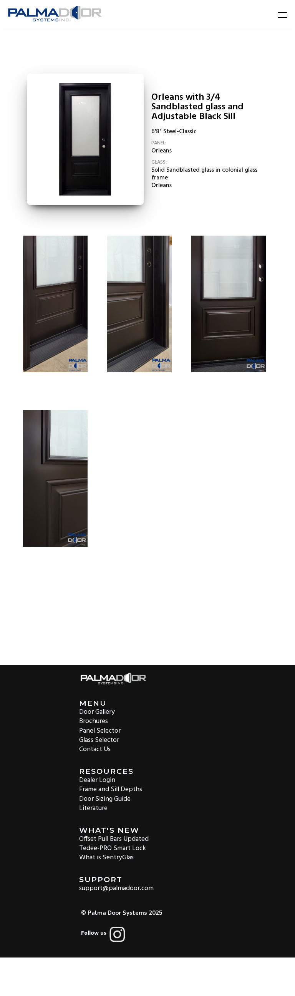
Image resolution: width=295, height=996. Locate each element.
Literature (93, 807)
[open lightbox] (85, 139)
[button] (277, 14)
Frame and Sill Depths (110, 789)
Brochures (93, 720)
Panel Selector (100, 730)
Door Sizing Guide (105, 798)
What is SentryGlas (106, 857)
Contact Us (95, 749)
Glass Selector (99, 739)
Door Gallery (97, 711)
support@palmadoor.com (116, 888)
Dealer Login (97, 779)
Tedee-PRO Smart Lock (112, 848)
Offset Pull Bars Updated (114, 838)
